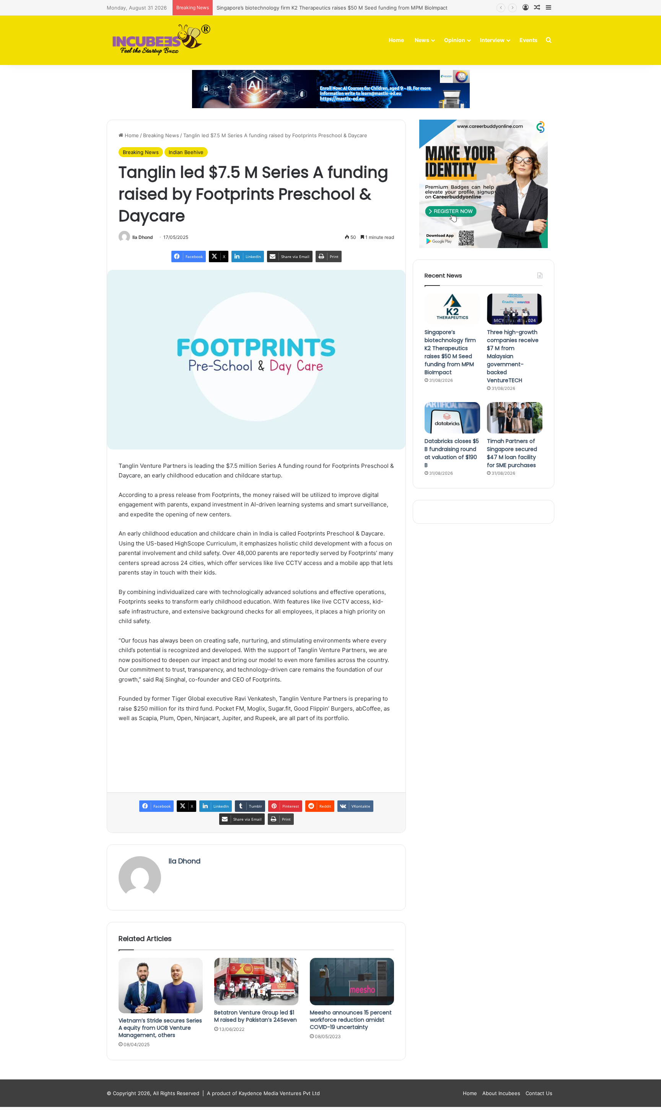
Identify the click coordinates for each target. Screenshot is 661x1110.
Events (528, 40)
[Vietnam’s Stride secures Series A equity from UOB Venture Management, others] (161, 986)
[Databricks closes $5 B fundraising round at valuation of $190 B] (452, 417)
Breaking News (161, 135)
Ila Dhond (142, 237)
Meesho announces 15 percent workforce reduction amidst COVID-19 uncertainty (351, 1020)
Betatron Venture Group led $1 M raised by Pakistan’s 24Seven (255, 1016)
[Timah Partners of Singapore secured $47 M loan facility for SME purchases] (514, 417)
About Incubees (501, 1093)
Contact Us (539, 1093)
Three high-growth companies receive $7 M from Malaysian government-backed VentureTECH (513, 356)
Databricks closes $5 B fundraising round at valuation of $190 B (452, 453)
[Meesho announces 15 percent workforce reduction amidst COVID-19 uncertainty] (352, 981)
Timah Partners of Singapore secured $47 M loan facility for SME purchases (512, 453)
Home (396, 40)
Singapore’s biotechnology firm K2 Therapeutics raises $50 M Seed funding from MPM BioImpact (332, 8)
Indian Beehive (186, 152)
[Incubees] (159, 40)
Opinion (454, 40)
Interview (492, 40)
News (422, 40)
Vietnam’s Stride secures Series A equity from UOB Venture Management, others (160, 1028)
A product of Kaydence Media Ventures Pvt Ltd (263, 1093)
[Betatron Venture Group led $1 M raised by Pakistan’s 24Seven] (256, 981)
